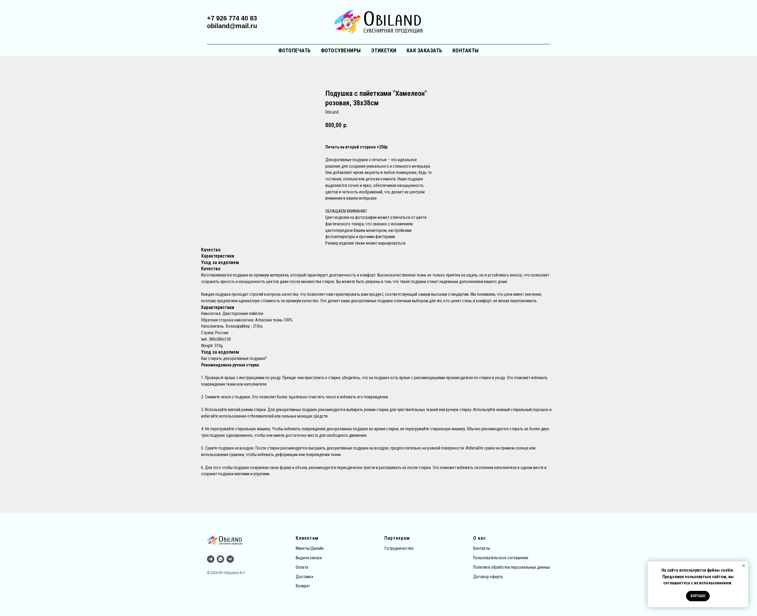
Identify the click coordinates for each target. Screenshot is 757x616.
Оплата (302, 567)
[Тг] (210, 559)
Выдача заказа (309, 557)
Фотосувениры (341, 50)
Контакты (465, 50)
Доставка (304, 576)
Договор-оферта (488, 576)
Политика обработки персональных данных (511, 567)
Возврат (303, 585)
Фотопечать (294, 50)
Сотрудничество (399, 548)
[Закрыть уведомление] (744, 566)
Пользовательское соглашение (500, 557)
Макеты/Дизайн (310, 548)
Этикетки (384, 50)
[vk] (230, 559)
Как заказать (424, 50)
